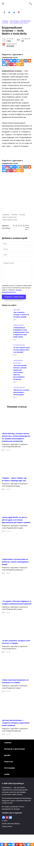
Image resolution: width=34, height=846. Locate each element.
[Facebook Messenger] (11, 60)
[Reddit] (29, 60)
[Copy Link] (18, 64)
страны (22, 214)
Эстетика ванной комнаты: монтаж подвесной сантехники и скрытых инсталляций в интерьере (19, 372)
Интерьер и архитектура (14, 749)
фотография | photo (10, 220)
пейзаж (14, 214)
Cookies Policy (7, 826)
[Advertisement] (17, 196)
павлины (6, 214)
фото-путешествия (10, 217)
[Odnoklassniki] (22, 60)
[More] (22, 64)
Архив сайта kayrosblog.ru (11, 823)
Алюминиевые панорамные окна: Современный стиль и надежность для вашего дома (21, 332)
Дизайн (7, 755)
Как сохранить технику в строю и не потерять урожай (21, 314)
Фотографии (9, 768)
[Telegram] (3, 64)
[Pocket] (14, 64)
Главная (7, 743)
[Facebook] (3, 60)
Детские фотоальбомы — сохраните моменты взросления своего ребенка (15, 722)
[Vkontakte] (14, 60)
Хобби (7, 774)
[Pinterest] (11, 64)
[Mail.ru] (25, 60)
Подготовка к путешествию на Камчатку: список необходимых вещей (15, 561)
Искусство (8, 762)
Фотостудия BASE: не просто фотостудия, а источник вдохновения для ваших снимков (16, 519)
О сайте (4, 821)
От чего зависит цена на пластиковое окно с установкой (21, 350)
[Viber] (7, 64)
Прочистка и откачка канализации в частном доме (21, 392)
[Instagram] (7, 60)
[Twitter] (18, 60)
